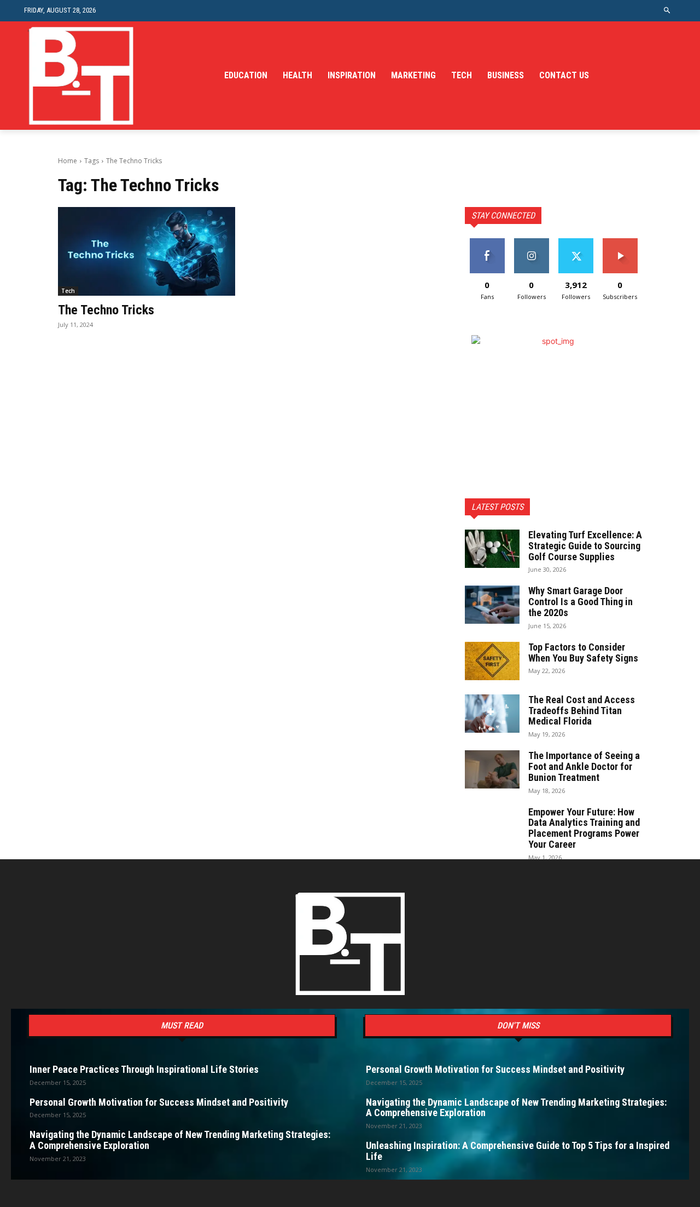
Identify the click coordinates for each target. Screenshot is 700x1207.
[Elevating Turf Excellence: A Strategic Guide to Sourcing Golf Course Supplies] (492, 549)
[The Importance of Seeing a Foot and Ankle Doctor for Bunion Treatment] (492, 769)
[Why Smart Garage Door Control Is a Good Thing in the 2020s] (492, 604)
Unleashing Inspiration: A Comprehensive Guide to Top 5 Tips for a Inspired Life (517, 1151)
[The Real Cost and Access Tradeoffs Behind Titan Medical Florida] (492, 713)
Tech (68, 291)
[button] (667, 10)
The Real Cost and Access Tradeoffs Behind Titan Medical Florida (581, 710)
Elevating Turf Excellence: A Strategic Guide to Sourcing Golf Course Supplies (585, 545)
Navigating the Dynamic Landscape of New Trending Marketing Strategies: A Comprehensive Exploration (180, 1140)
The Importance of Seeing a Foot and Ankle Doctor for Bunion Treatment (584, 766)
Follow (531, 242)
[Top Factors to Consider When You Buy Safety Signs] (492, 661)
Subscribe (620, 242)
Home (67, 160)
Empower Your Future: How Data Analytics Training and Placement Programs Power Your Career (584, 828)
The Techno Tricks (106, 310)
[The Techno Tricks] (146, 251)
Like (487, 242)
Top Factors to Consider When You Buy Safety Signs (583, 652)
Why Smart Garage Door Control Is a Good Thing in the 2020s (580, 601)
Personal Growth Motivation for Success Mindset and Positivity (159, 1102)
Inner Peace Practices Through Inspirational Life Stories (144, 1069)
